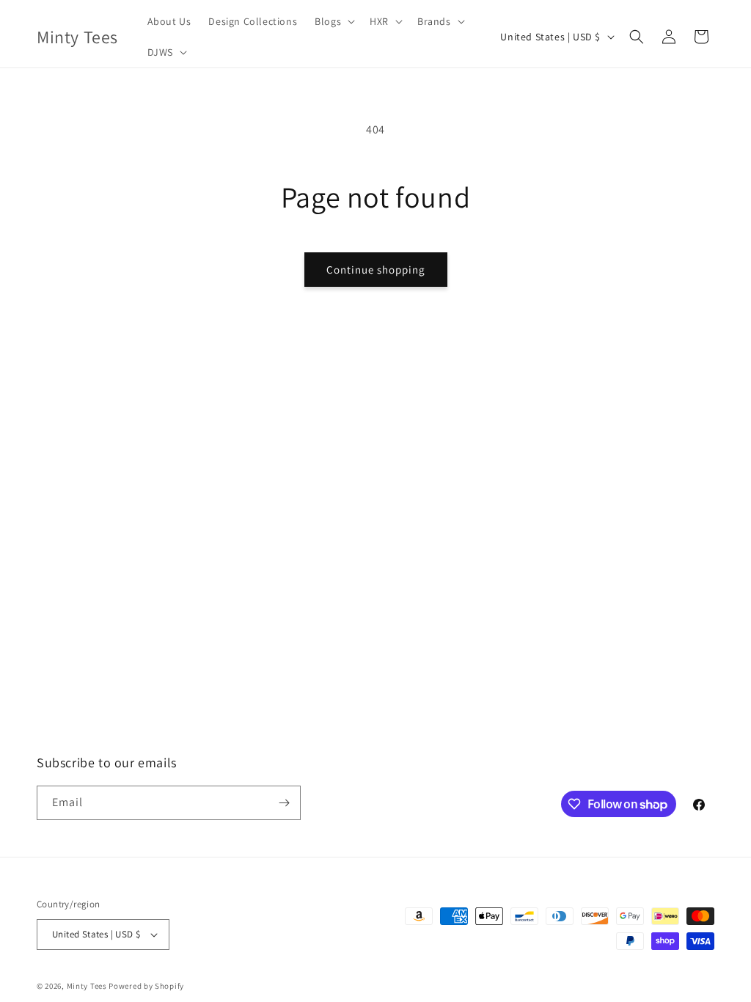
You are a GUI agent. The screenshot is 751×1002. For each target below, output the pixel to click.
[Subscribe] (284, 803)
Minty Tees (87, 986)
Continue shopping (375, 270)
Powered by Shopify (146, 986)
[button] (333, 21)
